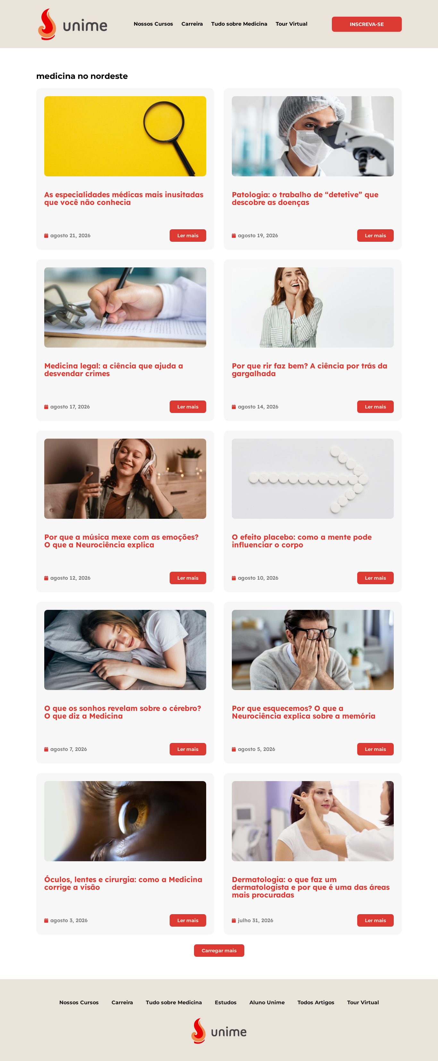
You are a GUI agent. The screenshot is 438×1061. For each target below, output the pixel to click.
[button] (219, 950)
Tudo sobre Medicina (239, 24)
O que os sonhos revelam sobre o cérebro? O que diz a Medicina (122, 711)
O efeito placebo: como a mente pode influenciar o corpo (302, 540)
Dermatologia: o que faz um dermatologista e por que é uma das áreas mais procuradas (311, 887)
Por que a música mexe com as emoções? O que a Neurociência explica (121, 540)
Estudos (226, 1002)
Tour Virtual (291, 24)
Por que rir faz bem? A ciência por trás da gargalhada (309, 369)
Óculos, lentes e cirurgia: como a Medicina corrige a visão (123, 883)
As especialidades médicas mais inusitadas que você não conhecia (123, 198)
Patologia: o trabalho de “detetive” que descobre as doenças (305, 198)
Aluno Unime (267, 1002)
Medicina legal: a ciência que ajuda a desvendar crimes (113, 369)
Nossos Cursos (153, 24)
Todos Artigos (316, 1002)
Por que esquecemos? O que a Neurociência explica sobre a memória (303, 711)
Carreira (192, 24)
